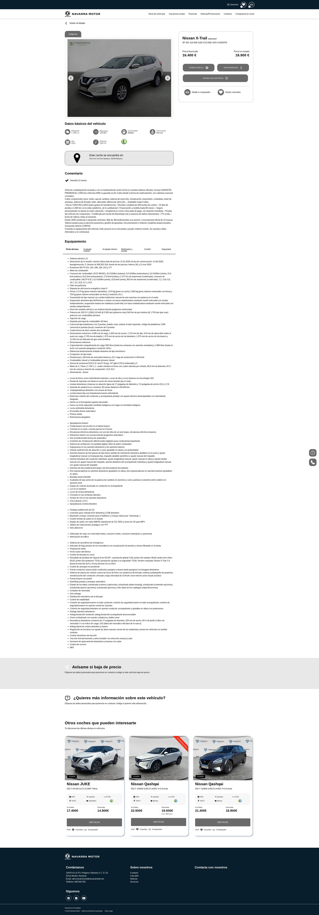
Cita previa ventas (177, 14)
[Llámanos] (313, 462)
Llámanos (234, 4)
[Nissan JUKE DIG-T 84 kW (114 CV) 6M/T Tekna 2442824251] (94, 758)
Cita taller (134, 876)
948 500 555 (80, 882)
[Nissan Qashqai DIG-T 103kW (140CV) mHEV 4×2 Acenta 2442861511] (222, 758)
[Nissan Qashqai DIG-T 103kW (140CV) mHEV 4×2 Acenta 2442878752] (158, 758)
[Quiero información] (313, 453)
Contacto (228, 14)
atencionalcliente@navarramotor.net (88, 879)
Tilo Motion (77, 908)
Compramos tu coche (245, 14)
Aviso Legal (109, 911)
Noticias (133, 879)
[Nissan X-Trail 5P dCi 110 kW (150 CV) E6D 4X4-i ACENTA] (119, 78)
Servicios (134, 882)
